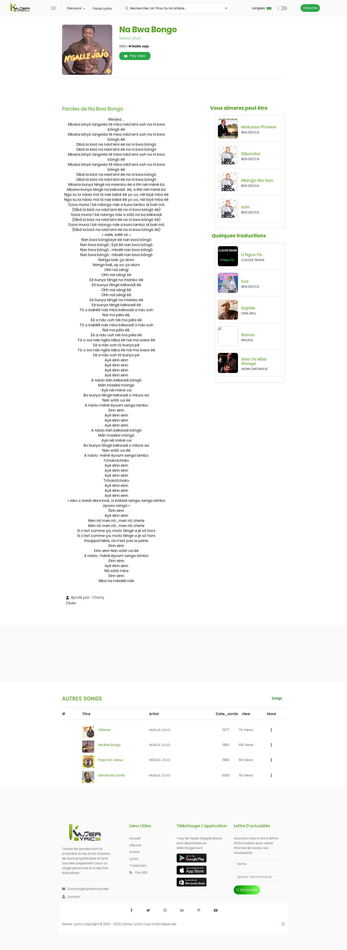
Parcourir (75, 8)
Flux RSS (140, 872)
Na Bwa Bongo (109, 745)
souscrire (249, 890)
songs (277, 698)
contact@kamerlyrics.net (88, 889)
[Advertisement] (173, 90)
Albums (135, 845)
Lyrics (133, 859)
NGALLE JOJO (130, 38)
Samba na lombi (111, 775)
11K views (246, 729)
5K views (246, 775)
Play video (137, 56)
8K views (246, 760)
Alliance (104, 729)
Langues (259, 8)
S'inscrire (310, 8)
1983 (225, 745)
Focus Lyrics (102, 8)
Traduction (138, 865)
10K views (246, 745)
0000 (226, 775)
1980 (225, 760)
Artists (134, 852)
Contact (74, 896)
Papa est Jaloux (110, 760)
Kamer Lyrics (132, 924)
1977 (225, 729)
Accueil (135, 838)
